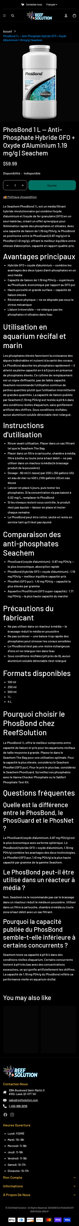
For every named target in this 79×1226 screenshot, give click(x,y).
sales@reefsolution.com (23, 1100)
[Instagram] (12, 1114)
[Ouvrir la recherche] (12, 15)
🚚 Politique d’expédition (20, 197)
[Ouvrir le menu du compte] (66, 15)
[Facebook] (5, 1114)
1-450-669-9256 (18, 1106)
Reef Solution (19, 1207)
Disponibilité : (12, 173)
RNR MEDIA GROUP (39, 1211)
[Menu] (4, 15)
